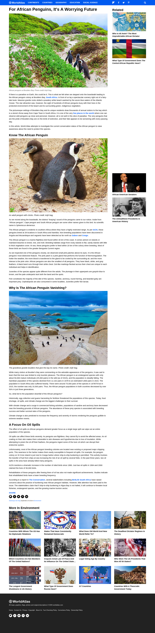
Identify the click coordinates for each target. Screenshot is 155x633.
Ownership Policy (77, 610)
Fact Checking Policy (50, 610)
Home (11, 610)
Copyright (31, 610)
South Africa (51, 97)
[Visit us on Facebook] (14, 615)
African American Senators (124, 194)
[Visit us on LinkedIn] (27, 615)
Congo (85, 235)
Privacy (24, 610)
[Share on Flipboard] (10, 496)
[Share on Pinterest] (22, 496)
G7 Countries (85, 586)
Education (75, 2)
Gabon (75, 235)
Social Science (90, 2)
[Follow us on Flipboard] (10, 615)
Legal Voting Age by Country (92, 559)
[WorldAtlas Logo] (17, 2)
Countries (47, 2)
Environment (37, 500)
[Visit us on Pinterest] (23, 615)
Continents (33, 2)
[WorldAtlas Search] (145, 2)
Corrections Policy (64, 610)
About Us (39, 610)
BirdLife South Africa (81, 480)
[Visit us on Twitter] (19, 615)
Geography (61, 2)
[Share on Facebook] (14, 496)
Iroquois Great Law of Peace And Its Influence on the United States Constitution (59, 561)
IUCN (95, 230)
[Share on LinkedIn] (26, 496)
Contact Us (17, 610)
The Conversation (37, 480)
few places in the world (83, 113)
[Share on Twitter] (18, 496)
